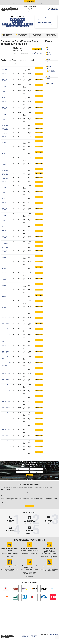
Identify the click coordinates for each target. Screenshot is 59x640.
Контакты (43, 3)
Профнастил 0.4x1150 (6, 446)
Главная (15, 3)
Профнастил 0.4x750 (6, 312)
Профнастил (50, 68)
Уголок (48, 78)
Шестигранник (50, 83)
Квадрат (49, 54)
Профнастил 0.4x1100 (6, 418)
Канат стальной (50, 49)
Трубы (48, 76)
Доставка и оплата (35, 3)
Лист (48, 61)
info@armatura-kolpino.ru (53, 9)
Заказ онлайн (27, 3)
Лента (48, 59)
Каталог (20, 3)
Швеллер (49, 81)
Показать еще (29, 506)
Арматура (49, 45)
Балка (48, 47)
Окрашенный (51, 70)
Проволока (49, 66)
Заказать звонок (30, 1)
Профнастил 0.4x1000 (6, 368)
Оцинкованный (51, 71)
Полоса (49, 64)
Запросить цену (37, 49)
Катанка (49, 52)
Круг (48, 56)
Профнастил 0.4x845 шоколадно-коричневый (6, 364)
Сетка (48, 73)
